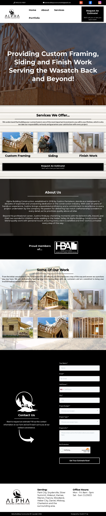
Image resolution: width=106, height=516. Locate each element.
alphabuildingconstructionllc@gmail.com (58, 2)
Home (32, 10)
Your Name (63, 363)
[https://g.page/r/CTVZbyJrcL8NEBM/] (81, 2)
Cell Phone (63, 384)
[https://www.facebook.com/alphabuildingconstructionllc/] (90, 2)
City (61, 395)
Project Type (64, 417)
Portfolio (34, 18)
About (45, 10)
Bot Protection (64, 444)
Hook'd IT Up (84, 514)
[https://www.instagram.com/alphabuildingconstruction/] (99, 2)
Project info (63, 428)
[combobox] (61, 389)
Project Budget (64, 406)
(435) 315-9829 (20, 2)
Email (61, 374)
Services (59, 10)
